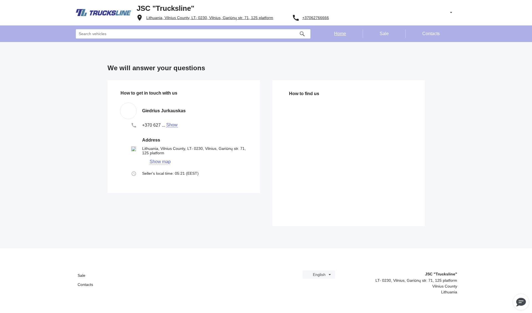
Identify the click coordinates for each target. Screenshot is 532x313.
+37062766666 (315, 17)
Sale (81, 275)
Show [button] (172, 125)
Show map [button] (160, 162)
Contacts (85, 284)
